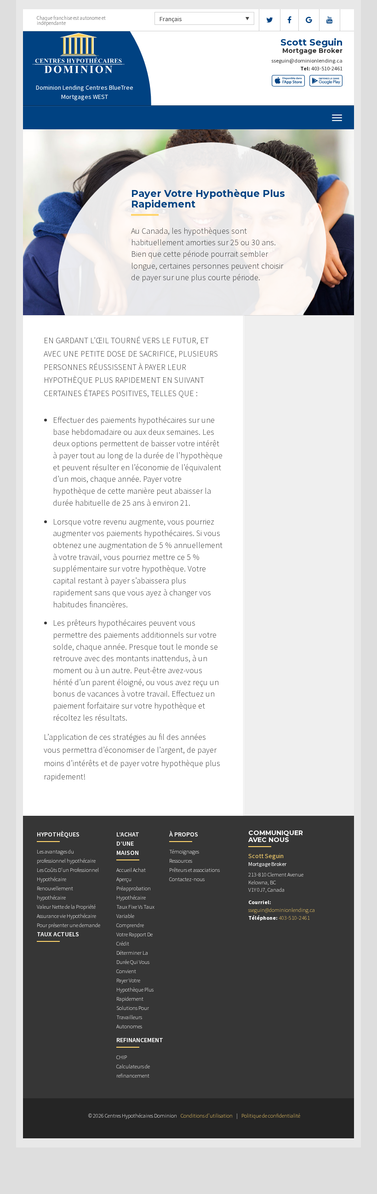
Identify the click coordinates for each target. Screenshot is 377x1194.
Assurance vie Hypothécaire (66, 915)
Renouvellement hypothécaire (55, 893)
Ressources (180, 860)
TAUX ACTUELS (58, 934)
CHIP (121, 1057)
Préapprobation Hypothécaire (133, 893)
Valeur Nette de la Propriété (66, 906)
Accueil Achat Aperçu (131, 874)
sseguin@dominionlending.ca (307, 60)
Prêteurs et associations (194, 869)
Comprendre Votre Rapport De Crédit (134, 934)
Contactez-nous (187, 879)
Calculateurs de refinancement (133, 1071)
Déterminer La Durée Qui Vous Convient (132, 962)
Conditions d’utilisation (207, 1115)
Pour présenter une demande (68, 925)
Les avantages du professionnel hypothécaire (66, 856)
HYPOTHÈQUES (58, 834)
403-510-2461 (327, 68)
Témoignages (184, 851)
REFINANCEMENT (139, 1040)
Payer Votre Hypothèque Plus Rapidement (135, 989)
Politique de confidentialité (270, 1115)
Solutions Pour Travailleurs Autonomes (132, 1017)
